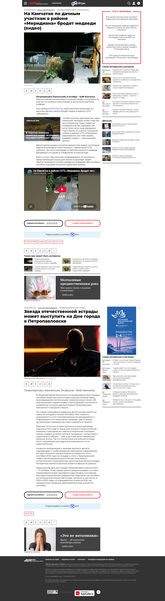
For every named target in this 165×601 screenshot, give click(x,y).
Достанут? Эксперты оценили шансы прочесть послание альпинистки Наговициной (127, 103)
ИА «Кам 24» (57, 109)
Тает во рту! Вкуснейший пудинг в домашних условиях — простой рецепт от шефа (125, 95)
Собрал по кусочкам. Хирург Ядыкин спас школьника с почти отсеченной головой (127, 362)
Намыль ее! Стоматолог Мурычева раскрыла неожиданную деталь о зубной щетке (126, 72)
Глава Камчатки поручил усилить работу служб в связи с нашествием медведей (85, 269)
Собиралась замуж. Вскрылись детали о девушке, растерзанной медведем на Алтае (125, 394)
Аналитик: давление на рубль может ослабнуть (126, 140)
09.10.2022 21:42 (29, 10)
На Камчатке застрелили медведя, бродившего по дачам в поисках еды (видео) (85, 261)
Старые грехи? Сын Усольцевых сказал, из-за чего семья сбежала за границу (126, 370)
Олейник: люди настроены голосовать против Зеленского (124, 156)
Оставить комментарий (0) (83, 223)
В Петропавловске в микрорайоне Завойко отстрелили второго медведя (45, 261)
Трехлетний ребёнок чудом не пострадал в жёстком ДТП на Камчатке (121, 37)
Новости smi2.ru (32, 300)
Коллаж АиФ (51, 378)
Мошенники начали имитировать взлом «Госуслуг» (124, 125)
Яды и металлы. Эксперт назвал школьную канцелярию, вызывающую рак (124, 378)
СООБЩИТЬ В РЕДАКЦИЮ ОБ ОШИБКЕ (101, 559)
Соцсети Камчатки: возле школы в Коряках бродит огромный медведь (47, 269)
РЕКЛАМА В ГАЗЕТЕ (68, 559)
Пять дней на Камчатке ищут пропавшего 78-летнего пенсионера (121, 57)
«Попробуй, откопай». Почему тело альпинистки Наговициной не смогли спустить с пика (126, 386)
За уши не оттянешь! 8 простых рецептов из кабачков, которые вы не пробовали (127, 80)
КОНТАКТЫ (81, 559)
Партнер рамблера (66, 592)
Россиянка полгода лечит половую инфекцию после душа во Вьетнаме (122, 18)
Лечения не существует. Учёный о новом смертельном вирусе (125, 87)
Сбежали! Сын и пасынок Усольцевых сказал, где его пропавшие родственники (127, 402)
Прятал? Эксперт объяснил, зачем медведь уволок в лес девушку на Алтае (125, 111)
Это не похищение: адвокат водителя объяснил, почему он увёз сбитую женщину (121, 28)
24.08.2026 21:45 (30, 308)
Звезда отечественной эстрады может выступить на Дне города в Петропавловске (121, 47)
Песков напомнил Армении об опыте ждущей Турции (126, 133)
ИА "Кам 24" (28, 85)
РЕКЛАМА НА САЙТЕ (52, 559)
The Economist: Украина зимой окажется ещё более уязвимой (123, 148)
